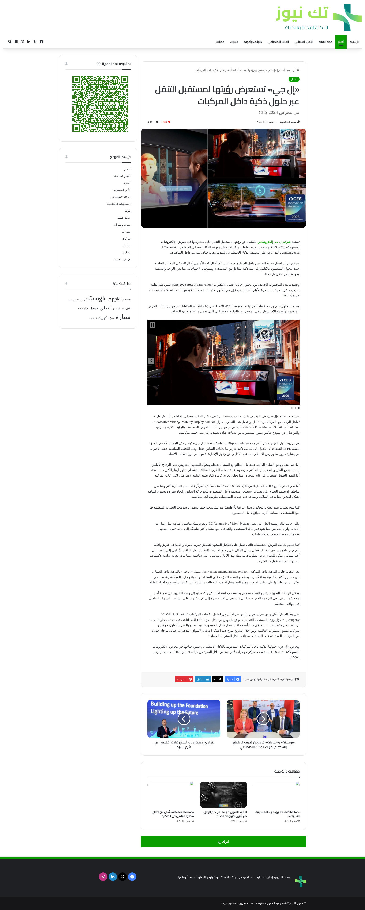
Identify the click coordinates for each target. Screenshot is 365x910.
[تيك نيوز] (319, 17)
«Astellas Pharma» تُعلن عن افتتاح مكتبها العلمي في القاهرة (173, 814)
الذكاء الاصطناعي (278, 41)
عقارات (126, 245)
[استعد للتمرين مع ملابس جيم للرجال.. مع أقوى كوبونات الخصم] (223, 795)
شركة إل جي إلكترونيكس (274, 242)
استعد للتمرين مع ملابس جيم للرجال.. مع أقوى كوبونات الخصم (225, 814)
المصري (116, 308)
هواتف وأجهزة (253, 41)
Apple (114, 299)
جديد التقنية (325, 41)
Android (126, 299)
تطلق (105, 307)
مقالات (220, 41)
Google (97, 298)
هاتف (91, 318)
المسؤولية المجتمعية (119, 203)
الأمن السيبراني (304, 41)
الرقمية (71, 300)
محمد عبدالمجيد (288, 121)
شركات (126, 238)
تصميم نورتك (228, 903)
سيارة (123, 317)
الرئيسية (354, 41)
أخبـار (341, 41)
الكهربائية (126, 308)
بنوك (128, 210)
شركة (111, 318)
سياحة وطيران (122, 224)
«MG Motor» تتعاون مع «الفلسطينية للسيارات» (277, 814)
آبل (85, 300)
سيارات (234, 41)
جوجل (94, 308)
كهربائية (101, 318)
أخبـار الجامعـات (121, 176)
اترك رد (223, 842)
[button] (151, 361)
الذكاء (79, 300)
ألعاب (127, 182)
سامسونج (83, 308)
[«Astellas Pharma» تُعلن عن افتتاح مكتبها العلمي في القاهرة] (170, 795)
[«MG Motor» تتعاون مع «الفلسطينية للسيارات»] (276, 795)
